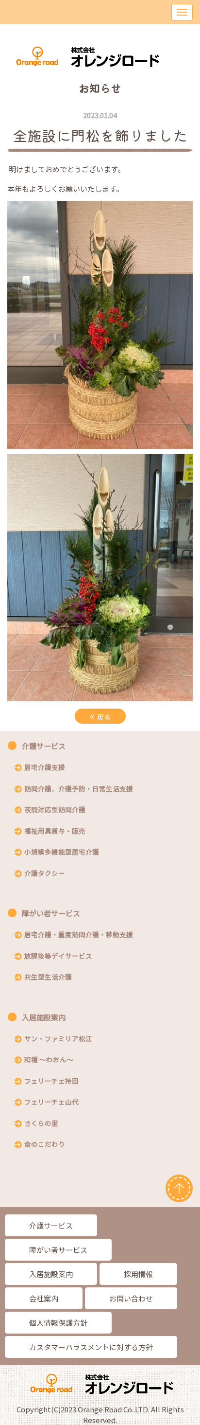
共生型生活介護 (48, 977)
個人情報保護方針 (58, 1323)
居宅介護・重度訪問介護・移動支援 (78, 935)
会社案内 (43, 1298)
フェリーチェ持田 (51, 1082)
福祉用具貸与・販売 (54, 832)
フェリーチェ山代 (51, 1102)
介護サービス (44, 746)
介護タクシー (44, 874)
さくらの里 (41, 1124)
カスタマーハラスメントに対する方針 (91, 1347)
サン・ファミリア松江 (58, 1039)
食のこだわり (44, 1145)
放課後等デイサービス (58, 957)
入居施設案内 (44, 1017)
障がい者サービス (51, 913)
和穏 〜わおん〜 (48, 1060)
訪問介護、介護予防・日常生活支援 (78, 789)
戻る (100, 716)
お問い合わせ (131, 1298)
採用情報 (138, 1274)
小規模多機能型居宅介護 (61, 852)
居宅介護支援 (44, 768)
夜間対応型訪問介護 (54, 810)
